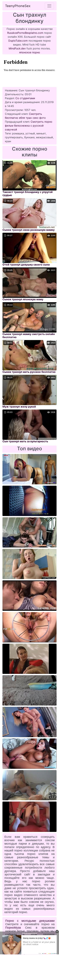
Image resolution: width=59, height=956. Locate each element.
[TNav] (49, 6)
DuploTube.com (18, 40)
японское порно (29, 52)
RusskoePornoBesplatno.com (25, 32)
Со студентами (25, 98)
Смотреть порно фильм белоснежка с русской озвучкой (28, 125)
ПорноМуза (13, 927)
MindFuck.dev (17, 48)
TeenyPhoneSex (17, 6)
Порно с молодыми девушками (30, 920)
